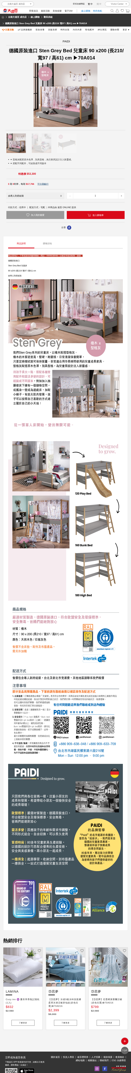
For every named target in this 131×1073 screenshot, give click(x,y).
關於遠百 (55, 1057)
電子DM (69, 11)
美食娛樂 (57, 11)
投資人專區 (68, 1057)
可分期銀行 (43, 184)
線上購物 (85, 11)
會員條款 (119, 1057)
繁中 (90, 4)
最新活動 (45, 11)
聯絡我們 (104, 1060)
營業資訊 (33, 11)
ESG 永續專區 (119, 1060)
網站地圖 (80, 1060)
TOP (124, 1050)
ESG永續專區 (79, 4)
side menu (124, 1041)
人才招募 (95, 1057)
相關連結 (92, 1060)
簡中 (99, 4)
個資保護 (107, 1057)
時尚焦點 (97, 11)
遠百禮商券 (82, 1057)
